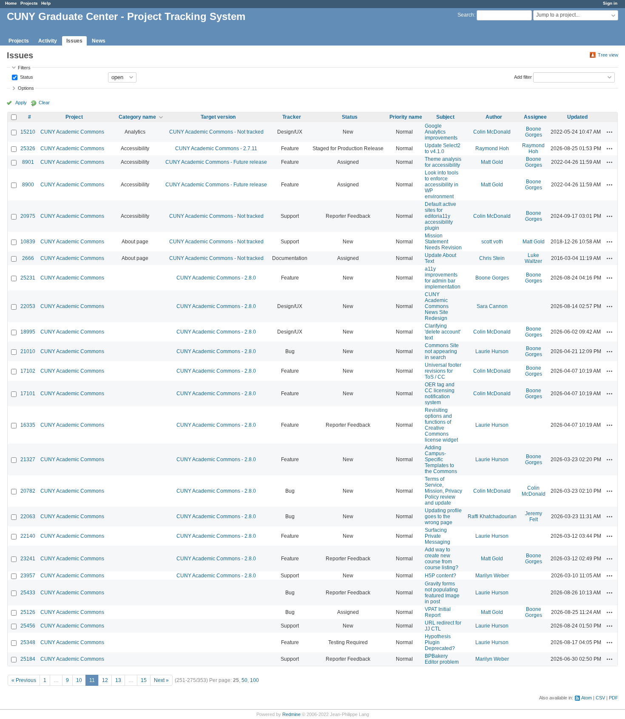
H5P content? (440, 576)
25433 (27, 593)
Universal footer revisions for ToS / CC (443, 371)
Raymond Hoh (492, 148)
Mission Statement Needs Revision (443, 242)
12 (105, 680)
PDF (613, 697)
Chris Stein (492, 258)
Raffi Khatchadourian (492, 516)
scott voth (492, 242)
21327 (27, 459)
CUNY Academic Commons (72, 132)
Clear (44, 102)
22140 (27, 536)
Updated (577, 117)
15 (144, 680)
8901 (28, 162)
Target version (218, 117)
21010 (27, 351)
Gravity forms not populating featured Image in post (442, 593)
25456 (27, 626)
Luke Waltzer (533, 258)
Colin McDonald (492, 132)
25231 (27, 278)
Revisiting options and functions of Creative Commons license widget (441, 425)
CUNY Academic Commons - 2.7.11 (216, 148)
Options (26, 88)
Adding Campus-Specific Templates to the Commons (441, 459)
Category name (137, 117)
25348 (27, 642)
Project (74, 117)
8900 (28, 185)
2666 (28, 258)
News (98, 41)
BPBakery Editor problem (442, 659)
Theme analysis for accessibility (443, 162)
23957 (27, 576)
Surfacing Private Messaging (437, 536)
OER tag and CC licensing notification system (440, 393)
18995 (27, 332)
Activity (47, 41)
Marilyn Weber (492, 576)
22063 (27, 516)
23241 (27, 559)
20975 (27, 216)
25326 (27, 148)
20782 (27, 491)
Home (11, 3)
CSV (600, 697)
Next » (161, 680)
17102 (27, 371)
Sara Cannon (492, 306)
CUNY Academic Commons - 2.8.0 (216, 278)
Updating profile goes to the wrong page (443, 516)
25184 (27, 659)
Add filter (523, 76)
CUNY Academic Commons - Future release (216, 162)
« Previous (23, 680)
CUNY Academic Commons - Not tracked (216, 132)
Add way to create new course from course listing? (441, 559)
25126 (27, 612)
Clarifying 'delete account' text (442, 332)
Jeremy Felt (533, 516)
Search (465, 15)
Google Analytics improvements (441, 132)
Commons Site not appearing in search (442, 351)
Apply (21, 102)
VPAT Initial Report (438, 612)
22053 (27, 306)
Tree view (608, 54)
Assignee (535, 117)
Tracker (291, 117)
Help (46, 3)
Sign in (610, 3)
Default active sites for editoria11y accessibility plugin (440, 216)
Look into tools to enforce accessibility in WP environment (441, 185)
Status (26, 76)
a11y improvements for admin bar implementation (442, 278)
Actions (609, 131)
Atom (586, 697)
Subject (445, 117)
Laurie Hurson (492, 351)
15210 (27, 132)
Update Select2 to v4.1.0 (442, 148)
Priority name (405, 117)
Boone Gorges (533, 132)
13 (118, 680)
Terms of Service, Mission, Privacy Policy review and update (443, 491)
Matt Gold (492, 162)
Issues (74, 41)
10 (79, 680)
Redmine (291, 714)
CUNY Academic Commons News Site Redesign (437, 306)
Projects (29, 3)
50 (244, 680)
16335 (27, 425)
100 (254, 680)
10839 (27, 242)
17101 (27, 394)
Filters (24, 67)
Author (494, 117)
